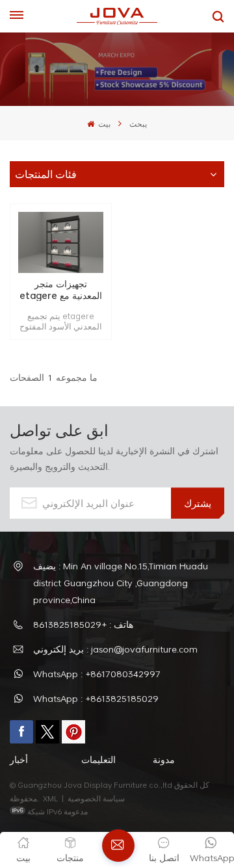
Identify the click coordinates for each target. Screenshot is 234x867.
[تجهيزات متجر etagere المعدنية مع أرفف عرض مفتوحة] (60, 242)
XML (50, 798)
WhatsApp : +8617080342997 (97, 673)
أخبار (19, 759)
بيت (103, 123)
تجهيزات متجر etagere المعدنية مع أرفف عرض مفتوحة (61, 289)
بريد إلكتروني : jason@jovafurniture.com (115, 649)
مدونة (164, 759)
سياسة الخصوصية (97, 798)
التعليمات (98, 759)
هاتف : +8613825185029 (83, 624)
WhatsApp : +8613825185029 (96, 698)
